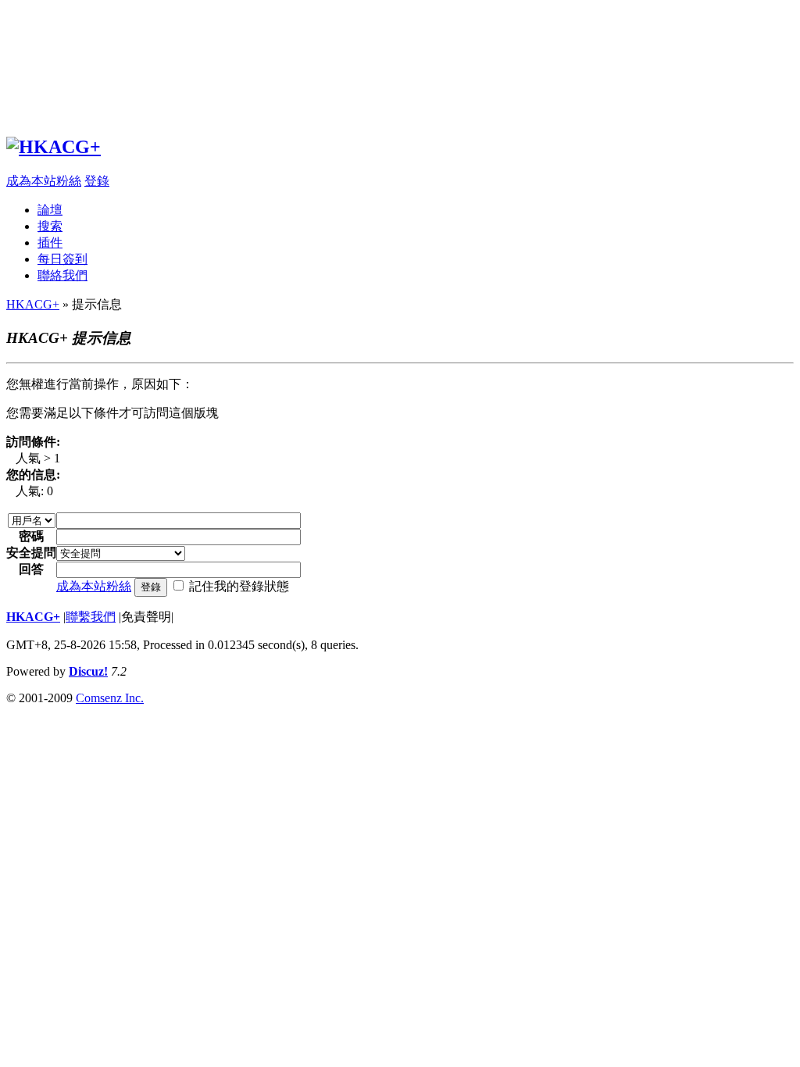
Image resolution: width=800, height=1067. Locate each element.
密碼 (31, 536)
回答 (31, 569)
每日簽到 (63, 259)
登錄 (96, 180)
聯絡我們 (63, 275)
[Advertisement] (400, 70)
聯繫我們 (91, 616)
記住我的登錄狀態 (239, 586)
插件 (50, 242)
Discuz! (88, 671)
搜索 (50, 226)
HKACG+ (32, 304)
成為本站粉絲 (43, 180)
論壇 (50, 209)
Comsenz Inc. (110, 698)
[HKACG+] (53, 147)
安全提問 (31, 552)
